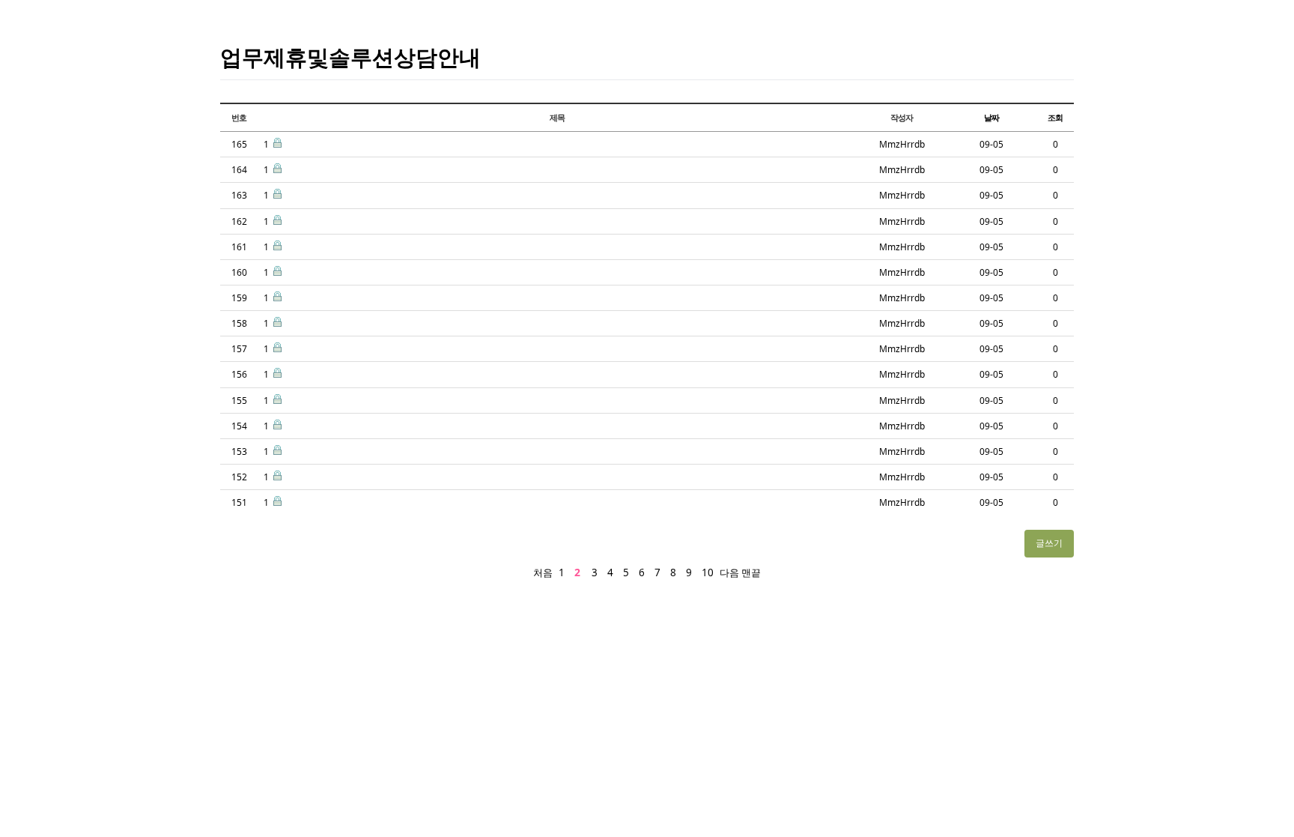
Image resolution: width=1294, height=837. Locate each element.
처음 (543, 572)
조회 (1055, 117)
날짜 (991, 117)
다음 (729, 572)
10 (708, 572)
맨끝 (751, 572)
